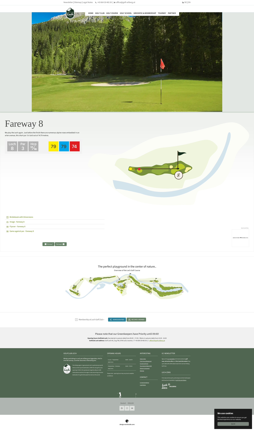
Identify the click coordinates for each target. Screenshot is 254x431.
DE (185, 2)
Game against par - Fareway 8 (21, 231)
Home (90, 13)
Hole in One (143, 359)
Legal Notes (88, 2)
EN (189, 2)
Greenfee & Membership (145, 13)
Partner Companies (145, 368)
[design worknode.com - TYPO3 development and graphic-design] (127, 421)
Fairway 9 (59, 244)
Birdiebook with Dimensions (21, 217)
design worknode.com (127, 424)
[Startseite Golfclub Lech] (71, 13)
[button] (117, 320)
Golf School (126, 13)
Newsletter (68, 2)
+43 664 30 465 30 (104, 2)
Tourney (162, 13)
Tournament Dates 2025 (146, 366)
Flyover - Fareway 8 (17, 226)
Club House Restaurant (146, 361)
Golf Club (99, 13)
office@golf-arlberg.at (125, 2)
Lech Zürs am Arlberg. (181, 380)
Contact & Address (144, 383)
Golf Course (112, 13)
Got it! (233, 424)
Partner (172, 13)
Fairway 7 (50, 244)
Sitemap (77, 2)
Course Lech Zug (144, 364)
